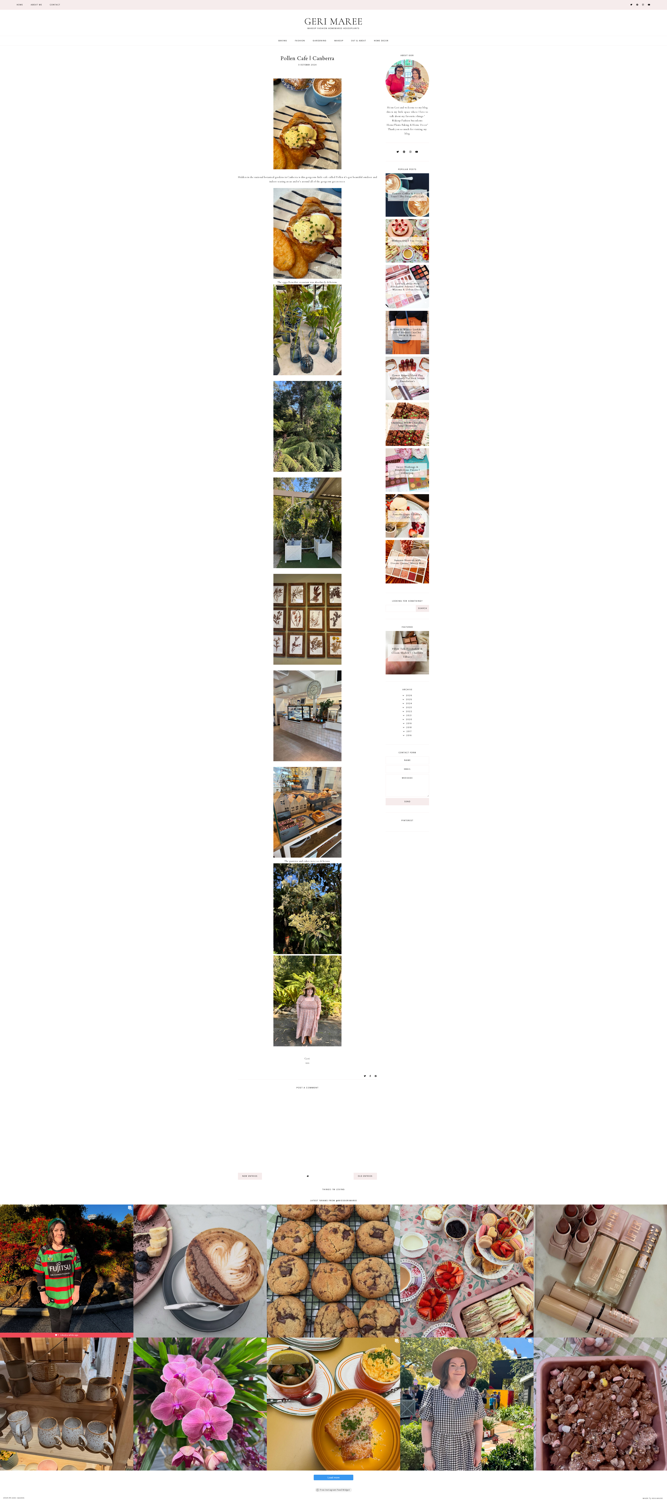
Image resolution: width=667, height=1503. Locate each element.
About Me (36, 4)
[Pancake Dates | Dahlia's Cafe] (407, 536)
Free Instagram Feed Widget (335, 1490)
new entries (250, 1176)
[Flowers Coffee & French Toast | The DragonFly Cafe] (407, 215)
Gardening (320, 40)
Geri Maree (333, 21)
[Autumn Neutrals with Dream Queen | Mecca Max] (407, 582)
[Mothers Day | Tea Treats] (407, 261)
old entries (365, 1176)
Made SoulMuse (653, 1498)
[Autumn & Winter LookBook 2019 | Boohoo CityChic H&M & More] (407, 353)
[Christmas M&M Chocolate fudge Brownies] (407, 445)
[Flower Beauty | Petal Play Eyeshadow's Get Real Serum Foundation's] (407, 399)
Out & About (358, 40)
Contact (55, 4)
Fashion (300, 40)
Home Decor (381, 40)
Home (20, 4)
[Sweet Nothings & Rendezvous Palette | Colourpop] (407, 490)
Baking (282, 40)
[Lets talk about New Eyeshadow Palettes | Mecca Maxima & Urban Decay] (407, 307)
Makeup (338, 40)
